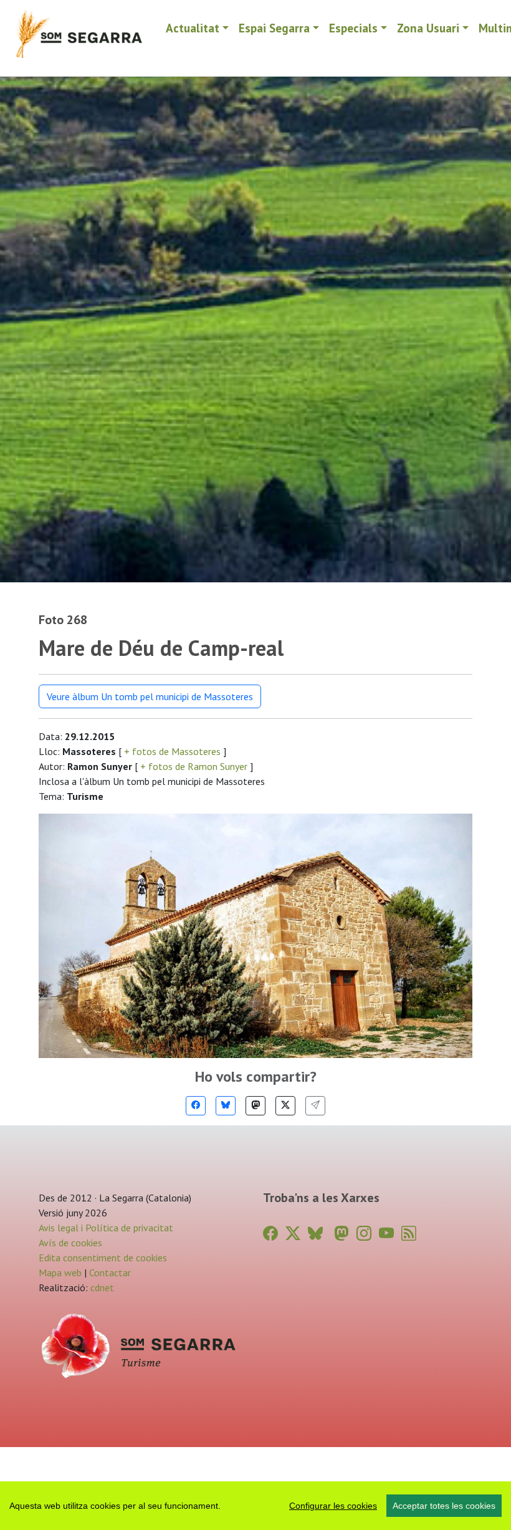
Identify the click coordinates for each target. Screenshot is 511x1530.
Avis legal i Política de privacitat (106, 1227)
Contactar (110, 1272)
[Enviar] (315, 1105)
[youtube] (386, 1233)
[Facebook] (196, 1105)
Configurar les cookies (333, 1506)
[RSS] (408, 1233)
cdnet (101, 1287)
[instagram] (363, 1233)
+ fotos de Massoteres (172, 751)
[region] (255, 1505)
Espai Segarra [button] (274, 28)
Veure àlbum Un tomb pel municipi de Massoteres (150, 696)
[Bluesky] (226, 1105)
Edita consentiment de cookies (103, 1257)
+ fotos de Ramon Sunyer (194, 766)
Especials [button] (353, 28)
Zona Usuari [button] (428, 28)
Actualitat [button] (192, 28)
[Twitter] (285, 1105)
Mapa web (60, 1272)
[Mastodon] (255, 1105)
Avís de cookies (70, 1242)
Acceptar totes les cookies (444, 1506)
